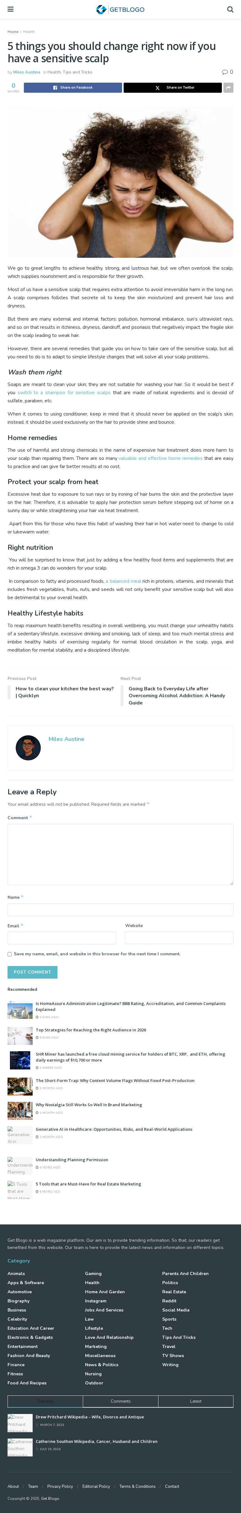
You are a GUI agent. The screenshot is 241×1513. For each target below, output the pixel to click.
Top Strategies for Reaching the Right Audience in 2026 (91, 1030)
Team (33, 1486)
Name (16, 897)
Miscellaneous (100, 1356)
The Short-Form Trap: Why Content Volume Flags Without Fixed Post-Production (115, 1080)
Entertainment (23, 1347)
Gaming (93, 1274)
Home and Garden (105, 1292)
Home (13, 31)
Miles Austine (26, 72)
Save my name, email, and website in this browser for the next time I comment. (97, 954)
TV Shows (173, 1356)
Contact (172, 1486)
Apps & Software (26, 1283)
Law (89, 1319)
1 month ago (51, 1088)
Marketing (96, 1347)
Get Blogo (50, 1498)
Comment (20, 817)
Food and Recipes (27, 1383)
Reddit (169, 1301)
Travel (168, 1347)
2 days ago (49, 1017)
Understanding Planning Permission (72, 1159)
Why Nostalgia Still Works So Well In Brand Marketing (89, 1104)
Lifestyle (94, 1328)
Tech (167, 1328)
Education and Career (31, 1328)
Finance (16, 1365)
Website (134, 926)
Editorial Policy (96, 1486)
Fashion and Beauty (29, 1356)
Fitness (15, 1374)
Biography (18, 1301)
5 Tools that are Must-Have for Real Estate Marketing (88, 1184)
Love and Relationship (109, 1337)
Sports (169, 1319)
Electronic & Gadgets (30, 1337)
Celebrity (17, 1319)
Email (16, 926)
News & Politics (101, 1365)
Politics (170, 1283)
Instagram (95, 1301)
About (13, 1486)
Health (29, 31)
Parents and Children (185, 1274)
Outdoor (94, 1383)
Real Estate (174, 1292)
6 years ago (50, 1192)
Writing (170, 1365)
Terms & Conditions (138, 1486)
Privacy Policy (60, 1486)
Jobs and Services (104, 1310)
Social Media (176, 1310)
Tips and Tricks (77, 72)
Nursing (93, 1374)
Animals (16, 1274)
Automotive (20, 1292)
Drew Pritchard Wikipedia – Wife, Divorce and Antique (90, 1417)
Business (17, 1310)
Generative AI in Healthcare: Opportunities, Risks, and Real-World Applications (114, 1129)
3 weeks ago (50, 1068)
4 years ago (50, 1167)
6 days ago (49, 1037)
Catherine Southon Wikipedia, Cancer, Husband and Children (97, 1441)
